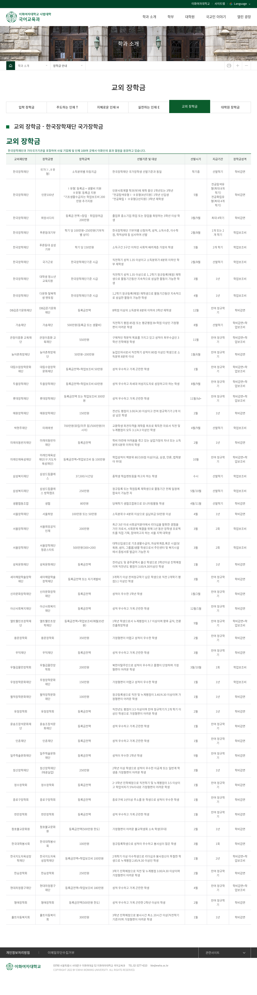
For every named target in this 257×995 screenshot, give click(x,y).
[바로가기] (29, 17)
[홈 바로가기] (10, 65)
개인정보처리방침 (18, 953)
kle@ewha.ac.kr (159, 965)
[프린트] (229, 65)
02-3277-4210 (140, 965)
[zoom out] (246, 65)
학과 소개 (23, 66)
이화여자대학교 (200, 3)
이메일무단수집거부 (61, 953)
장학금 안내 (60, 66)
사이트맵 (220, 3)
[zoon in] (237, 65)
